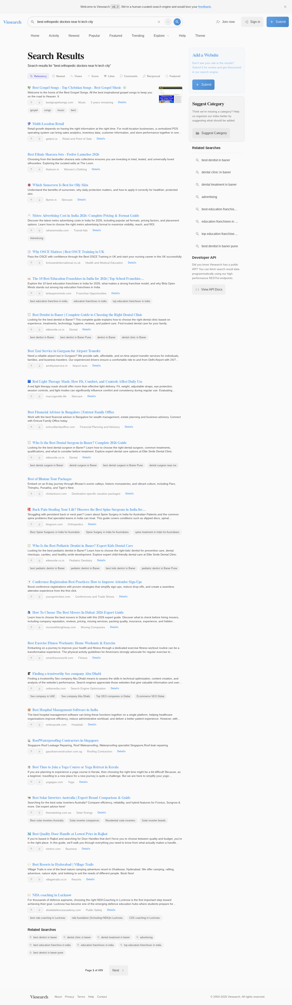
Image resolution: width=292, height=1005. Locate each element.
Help (91, 996)
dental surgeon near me (162, 465)
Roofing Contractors (99, 751)
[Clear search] (158, 21)
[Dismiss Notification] (285, 6)
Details (122, 102)
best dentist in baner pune (48, 952)
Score (95, 76)
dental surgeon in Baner (83, 465)
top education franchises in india (131, 301)
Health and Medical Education (104, 262)
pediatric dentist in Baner (85, 568)
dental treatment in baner (115, 937)
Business (71, 848)
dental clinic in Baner (134, 337)
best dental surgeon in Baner (46, 465)
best (73, 110)
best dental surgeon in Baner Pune (123, 465)
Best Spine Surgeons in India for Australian (55, 532)
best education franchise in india (48, 301)
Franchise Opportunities (91, 293)
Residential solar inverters (120, 820)
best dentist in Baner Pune (75, 337)
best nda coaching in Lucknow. (48, 917)
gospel (34, 110)
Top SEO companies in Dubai (113, 696)
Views (78, 76)
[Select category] (168, 21)
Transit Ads (81, 230)
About (58, 996)
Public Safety (94, 910)
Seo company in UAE (42, 696)
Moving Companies (93, 627)
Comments (130, 76)
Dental (73, 329)
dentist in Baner (106, 337)
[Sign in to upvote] (31, 102)
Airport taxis (80, 365)
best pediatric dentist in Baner (47, 568)
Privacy (69, 996)
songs (47, 110)
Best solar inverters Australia (46, 820)
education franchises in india (90, 301)
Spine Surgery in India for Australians (107, 532)
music (60, 110)
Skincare (67, 199)
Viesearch (12, 21)
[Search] (177, 21)
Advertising (36, 238)
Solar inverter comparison (84, 820)
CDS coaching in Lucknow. (144, 917)
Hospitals (77, 724)
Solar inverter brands (154, 820)
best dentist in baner (45, 937)
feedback (204, 6)
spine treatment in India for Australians (157, 532)
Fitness (82, 657)
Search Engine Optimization (88, 688)
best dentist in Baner (42, 337)
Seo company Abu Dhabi (75, 696)
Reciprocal (153, 76)
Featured (175, 76)
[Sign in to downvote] (39, 102)
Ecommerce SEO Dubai (150, 696)
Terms (81, 996)
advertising (146, 937)
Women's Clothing (75, 169)
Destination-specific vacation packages (96, 493)
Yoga (71, 782)
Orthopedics (75, 524)
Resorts (76, 879)
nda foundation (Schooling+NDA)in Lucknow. (97, 917)
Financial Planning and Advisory (100, 426)
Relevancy (40, 76)
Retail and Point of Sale (77, 138)
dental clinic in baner (79, 937)
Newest (60, 76)
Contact (102, 996)
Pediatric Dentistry (80, 560)
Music (82, 102)
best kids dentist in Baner (120, 568)
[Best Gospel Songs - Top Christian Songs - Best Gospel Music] (171, 94)
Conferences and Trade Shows (94, 596)
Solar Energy (84, 812)
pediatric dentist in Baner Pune (159, 568)
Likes (111, 76)
